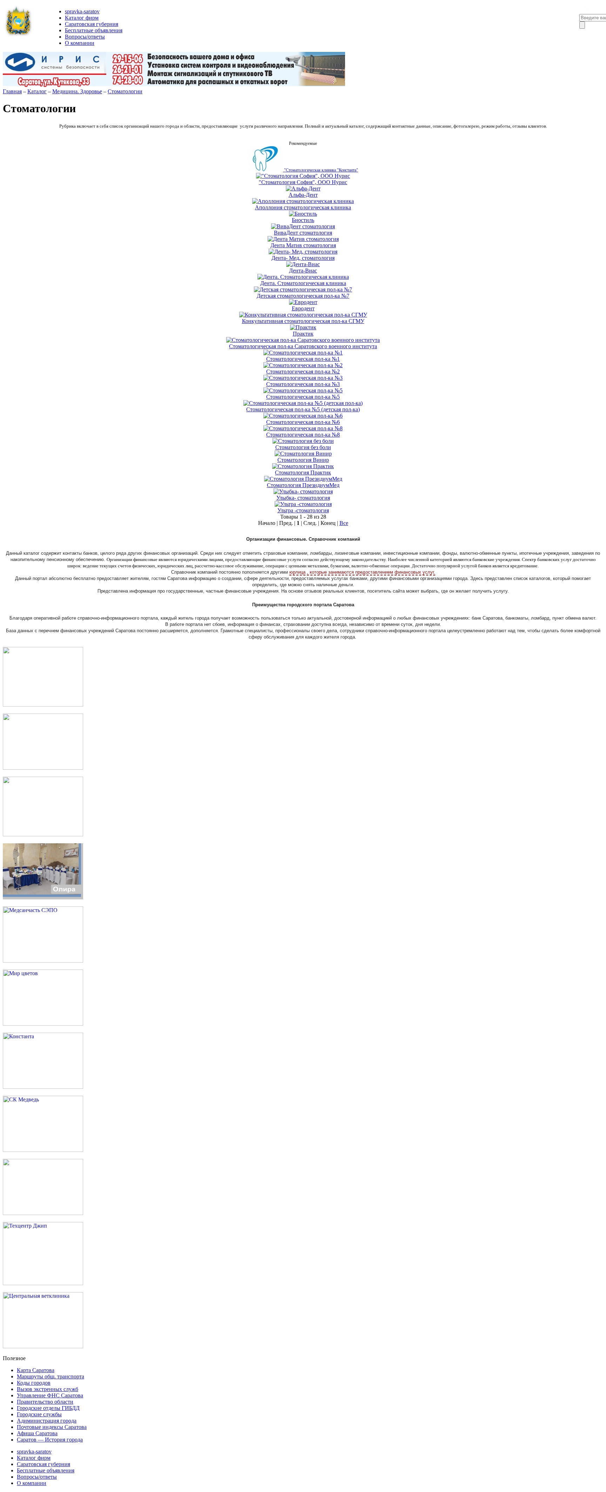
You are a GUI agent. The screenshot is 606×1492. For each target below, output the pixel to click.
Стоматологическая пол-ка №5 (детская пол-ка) (303, 409)
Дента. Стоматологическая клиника (303, 283)
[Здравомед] (43, 834)
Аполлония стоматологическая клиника (303, 207)
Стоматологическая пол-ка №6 (303, 422)
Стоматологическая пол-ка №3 (303, 384)
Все (343, 523)
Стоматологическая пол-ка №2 (303, 371)
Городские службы (39, 1414)
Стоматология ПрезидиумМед (303, 485)
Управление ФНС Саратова (50, 1395)
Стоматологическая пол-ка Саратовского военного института (303, 346)
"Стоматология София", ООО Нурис (303, 182)
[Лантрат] (43, 1213)
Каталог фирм (82, 18)
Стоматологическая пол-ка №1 (303, 359)
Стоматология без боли (303, 447)
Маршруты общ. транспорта (50, 1376)
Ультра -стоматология (303, 510)
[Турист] (43, 768)
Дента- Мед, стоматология (303, 258)
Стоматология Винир (303, 460)
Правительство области (45, 1402)
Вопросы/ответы (85, 37)
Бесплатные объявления (93, 30)
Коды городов (33, 1383)
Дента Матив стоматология (303, 245)
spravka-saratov (82, 11)
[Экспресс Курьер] (43, 705)
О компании (79, 43)
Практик (303, 334)
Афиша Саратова (37, 1433)
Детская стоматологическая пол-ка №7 (303, 296)
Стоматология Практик (303, 472)
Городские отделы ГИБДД (48, 1408)
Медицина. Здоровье (77, 91)
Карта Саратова (35, 1370)
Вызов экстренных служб (47, 1389)
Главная (12, 91)
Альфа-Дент (303, 195)
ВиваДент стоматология (303, 233)
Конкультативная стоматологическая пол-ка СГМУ (303, 321)
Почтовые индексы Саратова (52, 1427)
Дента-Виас (303, 271)
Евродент (303, 308)
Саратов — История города (50, 1440)
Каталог (37, 91)
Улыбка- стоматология (303, 498)
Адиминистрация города (46, 1421)
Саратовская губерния (91, 24)
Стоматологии (125, 91)
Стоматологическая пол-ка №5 (303, 397)
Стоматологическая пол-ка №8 (303, 435)
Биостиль (303, 220)
